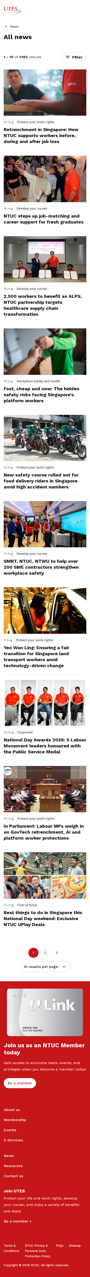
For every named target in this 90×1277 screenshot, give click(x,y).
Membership (15, 1120)
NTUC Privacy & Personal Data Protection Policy (37, 1251)
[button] (73, 57)
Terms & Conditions (11, 1248)
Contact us (13, 1176)
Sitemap (75, 1245)
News (14, 26)
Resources (13, 1166)
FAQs (59, 1245)
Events (10, 1130)
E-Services (13, 1140)
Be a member (16, 1221)
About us (12, 1110)
